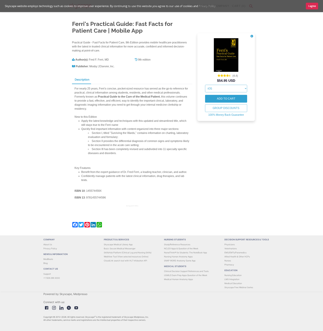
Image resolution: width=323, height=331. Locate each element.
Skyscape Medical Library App (118, 244)
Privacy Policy (50, 248)
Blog (45, 263)
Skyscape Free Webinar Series (238, 287)
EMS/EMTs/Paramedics (235, 252)
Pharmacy (229, 264)
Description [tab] (82, 79)
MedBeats (48, 259)
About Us (47, 244)
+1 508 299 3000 (51, 278)
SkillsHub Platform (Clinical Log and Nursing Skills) (127, 252)
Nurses (227, 260)
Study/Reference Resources (177, 244)
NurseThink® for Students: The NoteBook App (185, 252)
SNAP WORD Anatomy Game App (179, 260)
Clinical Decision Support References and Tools (186, 271)
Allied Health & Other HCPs (237, 256)
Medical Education (233, 283)
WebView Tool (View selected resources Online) (126, 256)
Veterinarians (230, 248)
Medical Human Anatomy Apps (178, 279)
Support (47, 274)
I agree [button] (312, 6)
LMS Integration (231, 279)
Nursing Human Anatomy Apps (178, 256)
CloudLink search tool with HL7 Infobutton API (125, 260)
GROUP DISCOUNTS (226, 108)
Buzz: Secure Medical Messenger (119, 248)
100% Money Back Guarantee (226, 114)
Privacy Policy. (207, 6)
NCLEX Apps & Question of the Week (181, 248)
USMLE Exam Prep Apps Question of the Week (185, 275)
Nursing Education (233, 275)
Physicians (229, 244)
